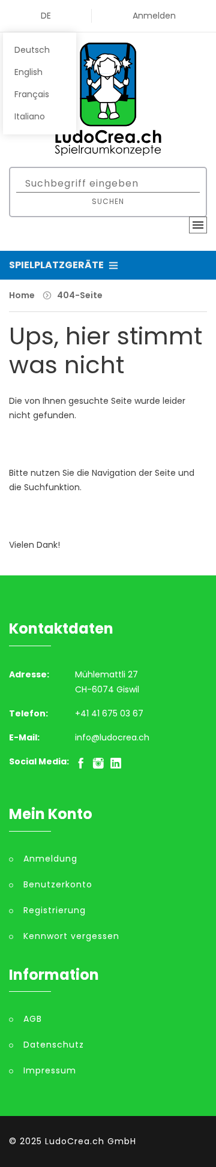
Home (22, 295)
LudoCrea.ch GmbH (90, 1141)
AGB (32, 1019)
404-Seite (80, 295)
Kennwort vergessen (71, 936)
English (28, 72)
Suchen (108, 201)
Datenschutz (53, 1045)
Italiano (29, 116)
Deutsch (32, 50)
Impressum (49, 1070)
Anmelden (154, 16)
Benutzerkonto (57, 884)
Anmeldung (50, 859)
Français (31, 94)
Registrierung (54, 910)
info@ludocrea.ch (112, 737)
